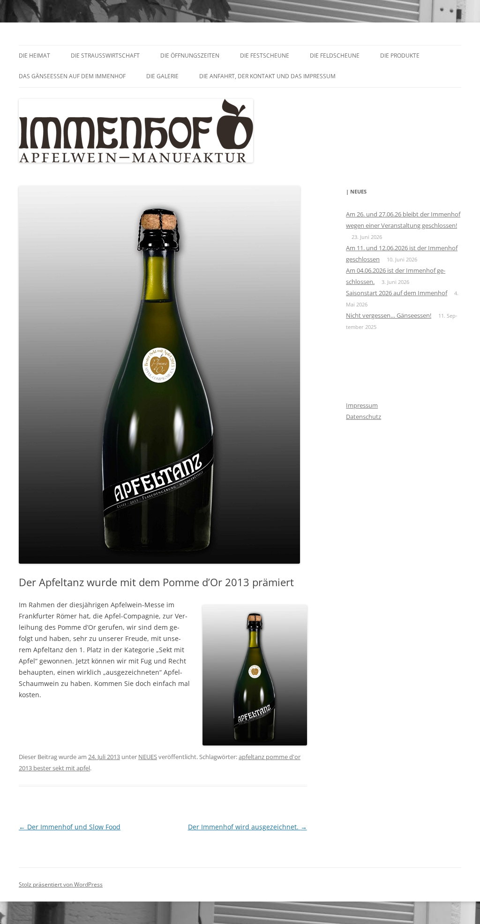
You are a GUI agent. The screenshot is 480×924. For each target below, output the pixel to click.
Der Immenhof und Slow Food (69, 826)
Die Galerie (162, 76)
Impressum (362, 405)
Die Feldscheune (335, 56)
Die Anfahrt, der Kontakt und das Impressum (267, 76)
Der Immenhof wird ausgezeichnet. (247, 826)
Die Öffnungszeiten (189, 56)
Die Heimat (34, 56)
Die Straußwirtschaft (105, 56)
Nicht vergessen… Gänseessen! (388, 315)
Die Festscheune (264, 56)
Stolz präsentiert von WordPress (61, 884)
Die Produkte (400, 56)
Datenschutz (363, 416)
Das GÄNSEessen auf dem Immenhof (72, 76)
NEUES (147, 757)
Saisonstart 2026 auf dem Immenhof (396, 293)
